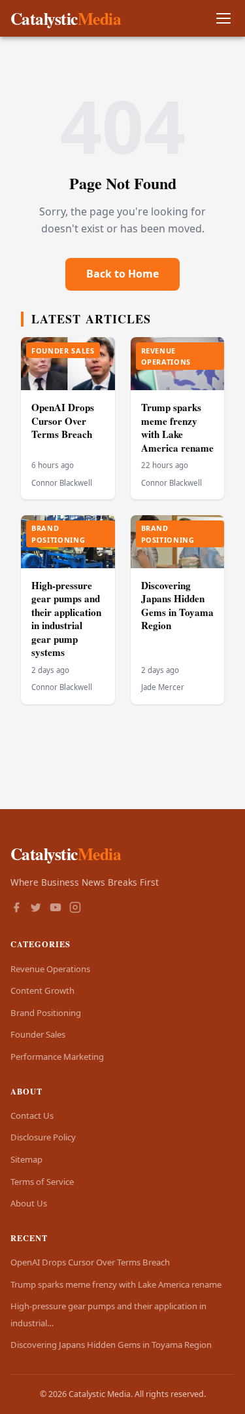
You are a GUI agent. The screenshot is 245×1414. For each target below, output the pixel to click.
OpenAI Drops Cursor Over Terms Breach (62, 420)
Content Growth (42, 990)
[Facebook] (16, 908)
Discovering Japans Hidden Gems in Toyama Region (177, 605)
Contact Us (32, 1115)
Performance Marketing (57, 1056)
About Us (28, 1203)
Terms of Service (42, 1181)
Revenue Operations (50, 969)
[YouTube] (55, 908)
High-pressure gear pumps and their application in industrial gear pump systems (66, 619)
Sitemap (26, 1159)
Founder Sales (37, 1034)
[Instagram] (75, 908)
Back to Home (122, 273)
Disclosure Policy (43, 1137)
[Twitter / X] (36, 908)
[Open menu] (223, 18)
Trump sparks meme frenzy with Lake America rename (177, 427)
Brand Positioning (45, 1013)
